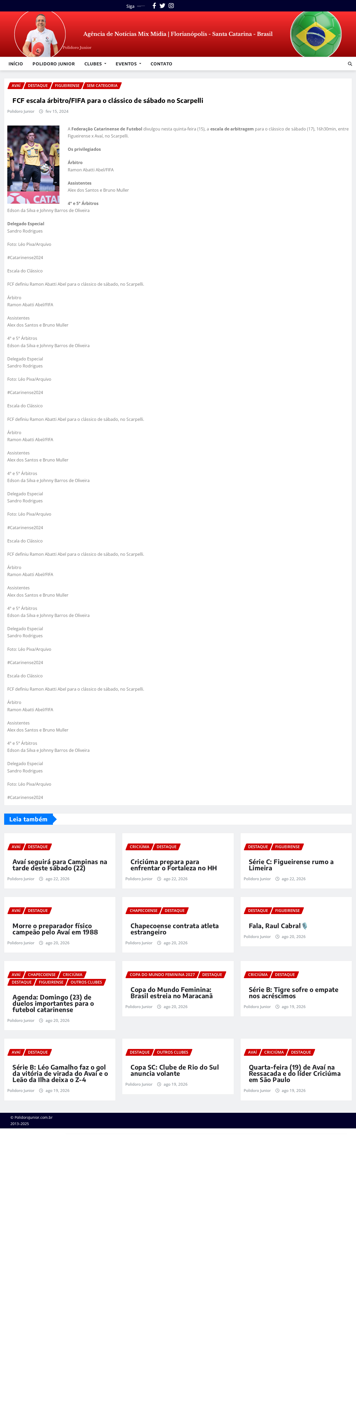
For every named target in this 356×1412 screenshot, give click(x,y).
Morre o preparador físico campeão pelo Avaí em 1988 (55, 929)
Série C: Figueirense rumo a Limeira (291, 865)
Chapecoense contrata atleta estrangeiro (175, 929)
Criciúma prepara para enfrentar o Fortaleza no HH (174, 865)
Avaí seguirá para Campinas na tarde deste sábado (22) (60, 865)
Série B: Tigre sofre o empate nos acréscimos (294, 992)
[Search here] (350, 64)
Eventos (127, 63)
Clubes (93, 63)
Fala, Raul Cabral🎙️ (279, 925)
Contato (162, 63)
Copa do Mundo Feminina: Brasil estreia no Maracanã (172, 992)
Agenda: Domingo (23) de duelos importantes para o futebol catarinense (53, 1003)
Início (16, 63)
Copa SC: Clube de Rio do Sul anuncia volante (175, 1070)
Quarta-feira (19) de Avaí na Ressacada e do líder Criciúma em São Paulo (295, 1073)
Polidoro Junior (54, 63)
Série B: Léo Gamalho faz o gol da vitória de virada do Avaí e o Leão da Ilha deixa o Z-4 (60, 1073)
